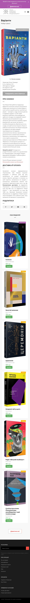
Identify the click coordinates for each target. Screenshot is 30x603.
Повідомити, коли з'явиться (15, 93)
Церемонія (9, 361)
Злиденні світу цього (13, 409)
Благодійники (4, 562)
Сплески (8, 259)
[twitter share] (12, 207)
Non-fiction (4, 582)
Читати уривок (16, 79)
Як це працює (4, 560)
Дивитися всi (15, 531)
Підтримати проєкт (6, 564)
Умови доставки (5, 590)
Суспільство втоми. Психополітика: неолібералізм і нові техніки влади (13, 511)
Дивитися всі (14, 6)
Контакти (3, 571)
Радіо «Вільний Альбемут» (15, 459)
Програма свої (4, 567)
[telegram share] (18, 207)
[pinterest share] (24, 207)
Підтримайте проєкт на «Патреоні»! (13, 162)
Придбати (9, 266)
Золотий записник (12, 310)
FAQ (2, 569)
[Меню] (28, 11)
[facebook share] (6, 207)
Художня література (6, 579)
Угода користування (6, 592)
